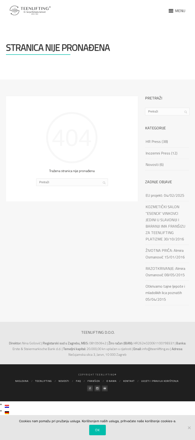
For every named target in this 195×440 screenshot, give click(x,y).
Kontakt (129, 381)
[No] (189, 427)
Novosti (152, 164)
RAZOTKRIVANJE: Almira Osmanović (165, 272)
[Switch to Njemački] (7, 411)
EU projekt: (154, 195)
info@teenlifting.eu (156, 348)
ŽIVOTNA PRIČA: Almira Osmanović (165, 254)
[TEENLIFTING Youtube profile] (105, 388)
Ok (97, 429)
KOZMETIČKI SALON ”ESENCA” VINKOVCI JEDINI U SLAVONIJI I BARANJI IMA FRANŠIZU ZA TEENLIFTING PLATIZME (165, 223)
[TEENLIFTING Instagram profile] (97, 388)
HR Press (153, 141)
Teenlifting (43, 381)
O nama (112, 381)
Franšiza (94, 381)
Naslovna (22, 381)
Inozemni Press (158, 153)
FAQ (78, 381)
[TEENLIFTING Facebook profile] (90, 388)
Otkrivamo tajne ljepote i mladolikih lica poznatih (165, 289)
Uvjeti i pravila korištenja (160, 381)
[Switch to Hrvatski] (7, 404)
